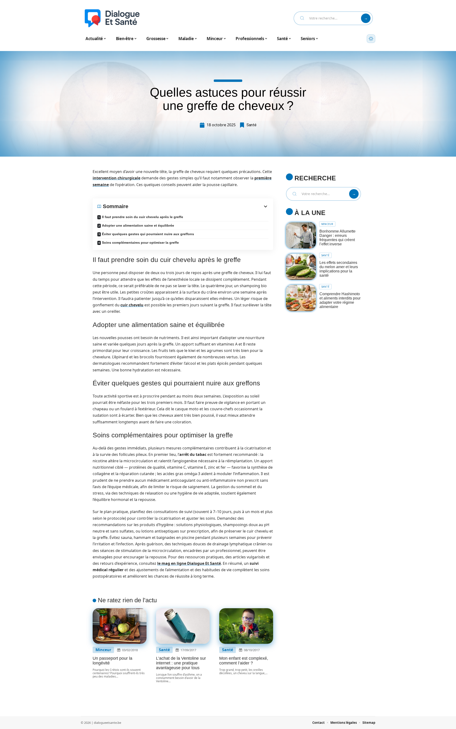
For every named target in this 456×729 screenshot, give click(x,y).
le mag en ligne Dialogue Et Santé (189, 563)
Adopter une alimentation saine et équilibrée (138, 225)
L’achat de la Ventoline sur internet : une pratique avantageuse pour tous (181, 663)
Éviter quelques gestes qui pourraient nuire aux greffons (148, 234)
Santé (251, 125)
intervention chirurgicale (116, 178)
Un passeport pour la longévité (112, 660)
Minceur (103, 650)
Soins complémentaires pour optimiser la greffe (140, 242)
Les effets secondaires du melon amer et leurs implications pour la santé (338, 269)
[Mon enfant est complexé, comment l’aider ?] (246, 626)
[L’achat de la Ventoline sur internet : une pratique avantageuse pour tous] (183, 626)
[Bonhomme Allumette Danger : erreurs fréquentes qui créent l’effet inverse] (301, 235)
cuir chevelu (131, 305)
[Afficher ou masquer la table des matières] (198, 206)
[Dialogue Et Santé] (112, 18)
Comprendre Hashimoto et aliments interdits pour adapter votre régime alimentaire (340, 300)
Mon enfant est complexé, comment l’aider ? (243, 660)
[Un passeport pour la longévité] (120, 626)
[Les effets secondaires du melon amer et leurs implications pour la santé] (301, 267)
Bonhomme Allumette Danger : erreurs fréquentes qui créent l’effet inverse (337, 237)
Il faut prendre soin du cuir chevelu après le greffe (142, 217)
